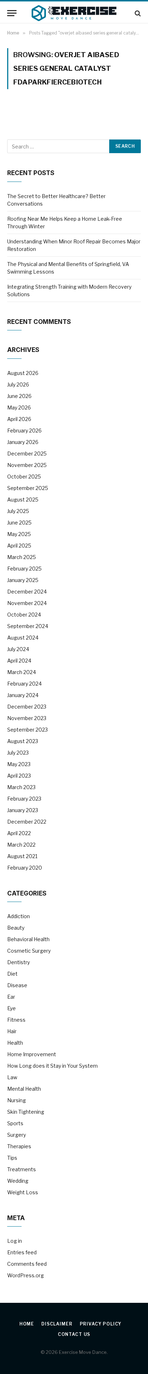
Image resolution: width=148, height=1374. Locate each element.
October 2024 (24, 615)
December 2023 (26, 707)
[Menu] (12, 13)
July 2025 (18, 511)
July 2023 (18, 753)
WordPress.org (25, 1275)
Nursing (16, 1100)
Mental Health (24, 1089)
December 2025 (27, 453)
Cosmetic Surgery (29, 951)
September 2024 (27, 626)
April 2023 (19, 776)
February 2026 (24, 430)
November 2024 (27, 603)
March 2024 (21, 672)
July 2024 (18, 649)
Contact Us (74, 1334)
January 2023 (22, 810)
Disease (17, 985)
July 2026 (18, 384)
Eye (11, 1008)
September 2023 (27, 730)
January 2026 (22, 442)
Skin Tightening (25, 1112)
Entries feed (22, 1252)
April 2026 (19, 419)
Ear (11, 997)
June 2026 (19, 396)
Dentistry (18, 962)
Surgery (16, 1135)
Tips (12, 1158)
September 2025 (27, 488)
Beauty (15, 928)
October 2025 (24, 476)
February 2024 (24, 684)
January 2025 (22, 580)
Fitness (16, 1020)
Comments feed (27, 1264)
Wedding (17, 1181)
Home (26, 1324)
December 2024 (27, 591)
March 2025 (21, 557)
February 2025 (24, 568)
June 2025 (19, 522)
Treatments (21, 1169)
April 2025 (19, 545)
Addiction (18, 916)
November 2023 (26, 718)
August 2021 (22, 856)
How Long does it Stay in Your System (52, 1066)
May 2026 (19, 407)
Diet (12, 974)
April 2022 (19, 833)
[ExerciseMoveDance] (74, 13)
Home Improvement (31, 1054)
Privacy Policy (101, 1324)
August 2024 (22, 638)
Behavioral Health (28, 939)
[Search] (137, 13)
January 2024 (22, 695)
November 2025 (27, 465)
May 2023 (19, 764)
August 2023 (22, 741)
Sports (15, 1123)
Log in (14, 1241)
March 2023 (21, 787)
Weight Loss (22, 1192)
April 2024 (19, 661)
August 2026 (22, 373)
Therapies (19, 1146)
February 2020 (24, 868)
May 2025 (19, 534)
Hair (12, 1031)
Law (12, 1077)
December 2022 (26, 822)
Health (15, 1043)
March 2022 (21, 845)
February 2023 (24, 799)
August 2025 (22, 499)
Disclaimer (56, 1324)
